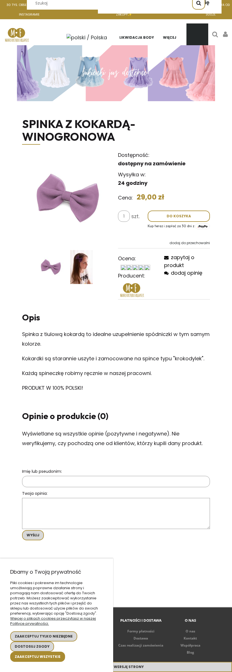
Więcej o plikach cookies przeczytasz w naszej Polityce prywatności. (53, 621)
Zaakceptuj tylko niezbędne (44, 636)
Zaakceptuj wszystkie (38, 656)
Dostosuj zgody (32, 646)
